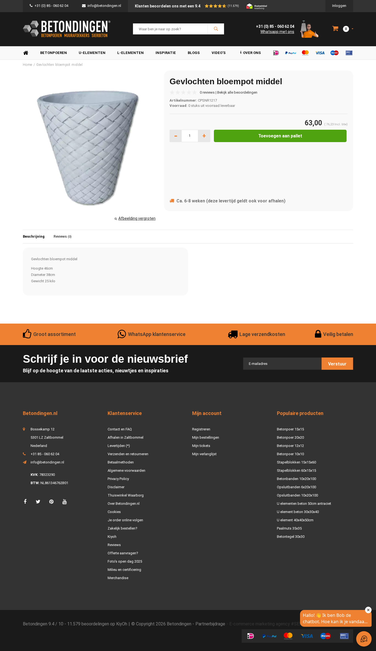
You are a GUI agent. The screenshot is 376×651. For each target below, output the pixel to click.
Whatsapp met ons (277, 32)
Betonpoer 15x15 (290, 429)
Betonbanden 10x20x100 (296, 479)
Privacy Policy (118, 479)
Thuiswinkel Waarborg (126, 495)
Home (25, 53)
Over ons (252, 53)
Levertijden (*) (119, 446)
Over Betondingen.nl (124, 503)
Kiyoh (112, 537)
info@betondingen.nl (104, 6)
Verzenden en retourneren (128, 454)
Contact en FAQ (120, 429)
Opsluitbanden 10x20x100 (297, 495)
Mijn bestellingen (205, 437)
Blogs (194, 53)
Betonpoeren (53, 53)
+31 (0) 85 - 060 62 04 (51, 6)
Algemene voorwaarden (126, 470)
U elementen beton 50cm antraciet (304, 503)
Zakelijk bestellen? (122, 528)
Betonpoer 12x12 (290, 446)
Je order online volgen (125, 520)
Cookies (114, 512)
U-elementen (92, 53)
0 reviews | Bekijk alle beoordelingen (228, 92)
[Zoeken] (216, 28)
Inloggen (339, 6)
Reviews (63, 236)
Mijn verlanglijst (204, 454)
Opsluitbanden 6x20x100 (296, 487)
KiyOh (121, 623)
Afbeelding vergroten (137, 218)
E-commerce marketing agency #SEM (266, 623)
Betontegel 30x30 (290, 537)
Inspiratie (166, 53)
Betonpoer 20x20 (290, 437)
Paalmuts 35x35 (289, 528)
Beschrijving (34, 236)
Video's (219, 53)
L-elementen (130, 53)
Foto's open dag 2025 (125, 561)
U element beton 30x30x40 (298, 512)
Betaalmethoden (121, 462)
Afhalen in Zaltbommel (125, 437)
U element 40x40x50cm (295, 520)
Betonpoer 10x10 (290, 454)
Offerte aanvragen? (123, 553)
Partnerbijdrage (210, 623)
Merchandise (118, 578)
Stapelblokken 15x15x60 (296, 462)
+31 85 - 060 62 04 (45, 454)
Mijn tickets (201, 446)
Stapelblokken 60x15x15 (296, 470)
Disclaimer (116, 487)
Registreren (201, 429)
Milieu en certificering (124, 570)
